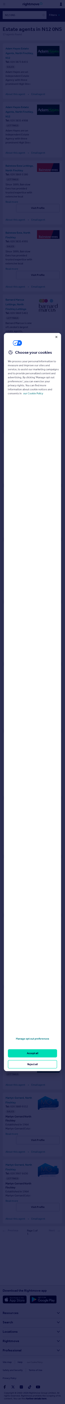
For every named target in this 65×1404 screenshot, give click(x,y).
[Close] (56, 337)
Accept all (32, 1053)
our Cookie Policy (33, 393)
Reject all (32, 1064)
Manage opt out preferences (32, 1038)
